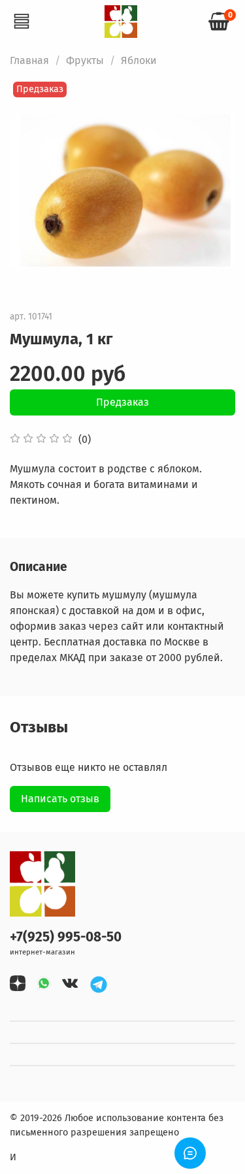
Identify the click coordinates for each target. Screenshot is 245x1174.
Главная (29, 60)
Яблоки (139, 60)
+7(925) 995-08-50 (66, 937)
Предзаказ (122, 402)
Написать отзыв (60, 798)
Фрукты (85, 60)
